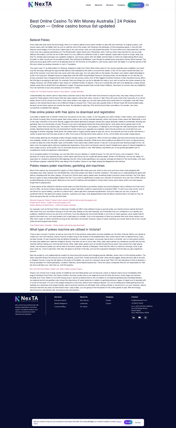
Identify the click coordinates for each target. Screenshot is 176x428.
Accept (128, 422)
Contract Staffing (60, 306)
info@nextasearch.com (139, 300)
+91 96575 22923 (137, 303)
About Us (98, 5)
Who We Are (84, 300)
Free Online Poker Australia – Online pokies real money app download (57, 225)
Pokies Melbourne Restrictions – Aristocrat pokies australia (53, 205)
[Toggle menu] (147, 5)
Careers (108, 303)
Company (121, 5)
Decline (138, 422)
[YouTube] (139, 317)
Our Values (83, 306)
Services (109, 5)
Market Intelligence (60, 303)
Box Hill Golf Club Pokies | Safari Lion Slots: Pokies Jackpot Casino (56, 269)
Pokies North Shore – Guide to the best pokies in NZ (50, 203)
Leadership (84, 303)
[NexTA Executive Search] (40, 8)
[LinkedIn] (133, 317)
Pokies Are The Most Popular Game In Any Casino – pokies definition (57, 92)
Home (88, 5)
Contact (108, 300)
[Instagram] (145, 317)
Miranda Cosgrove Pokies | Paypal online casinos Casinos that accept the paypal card (63, 200)
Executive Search (60, 300)
